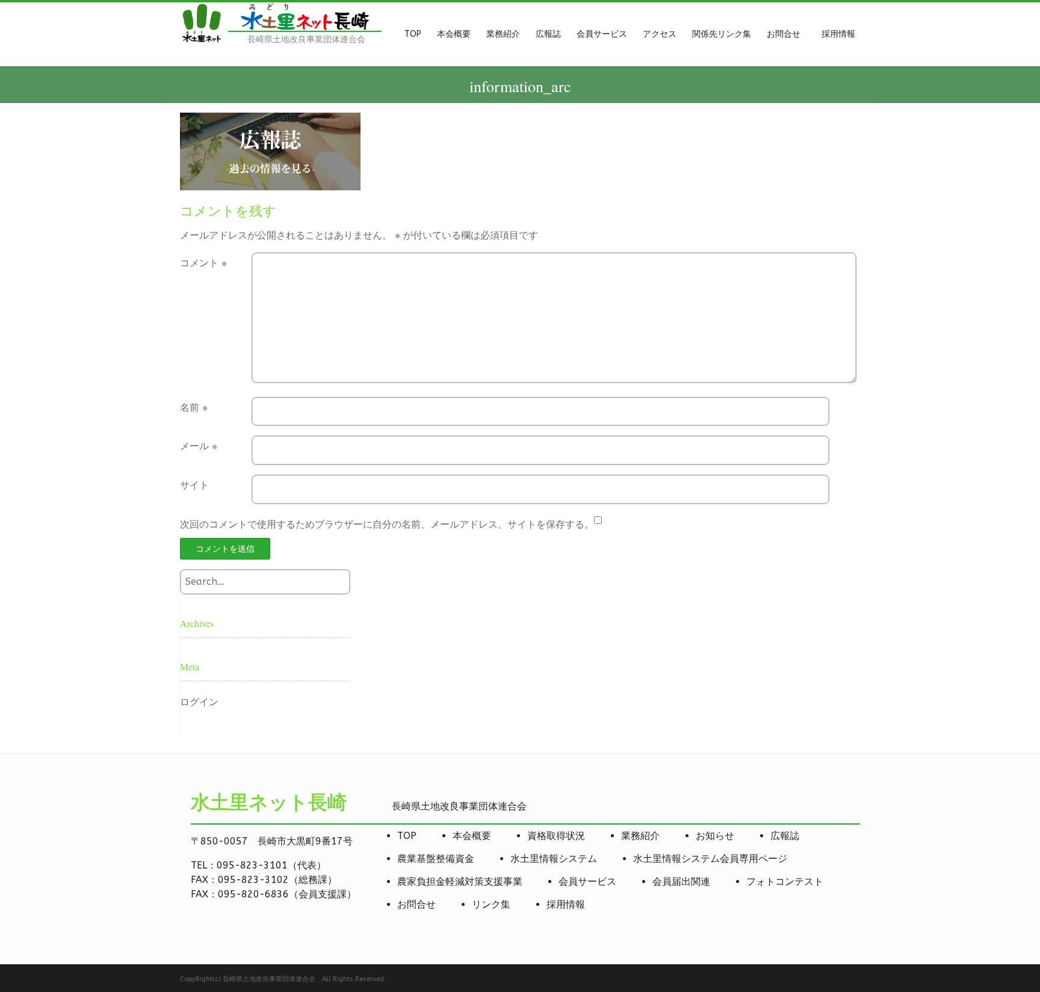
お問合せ (416, 904)
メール (198, 446)
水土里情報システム (553, 858)
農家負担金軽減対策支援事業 (459, 881)
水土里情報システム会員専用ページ (710, 858)
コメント (203, 263)
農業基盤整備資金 (435, 858)
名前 (194, 407)
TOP (406, 835)
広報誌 (784, 835)
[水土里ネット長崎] (201, 40)
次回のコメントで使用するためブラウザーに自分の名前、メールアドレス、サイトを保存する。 (387, 524)
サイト (194, 485)
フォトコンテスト (784, 881)
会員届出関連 (681, 881)
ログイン (199, 702)
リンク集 (491, 904)
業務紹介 (640, 835)
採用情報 (565, 904)
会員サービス (587, 881)
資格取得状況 (556, 835)
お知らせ (715, 835)
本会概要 (472, 835)
